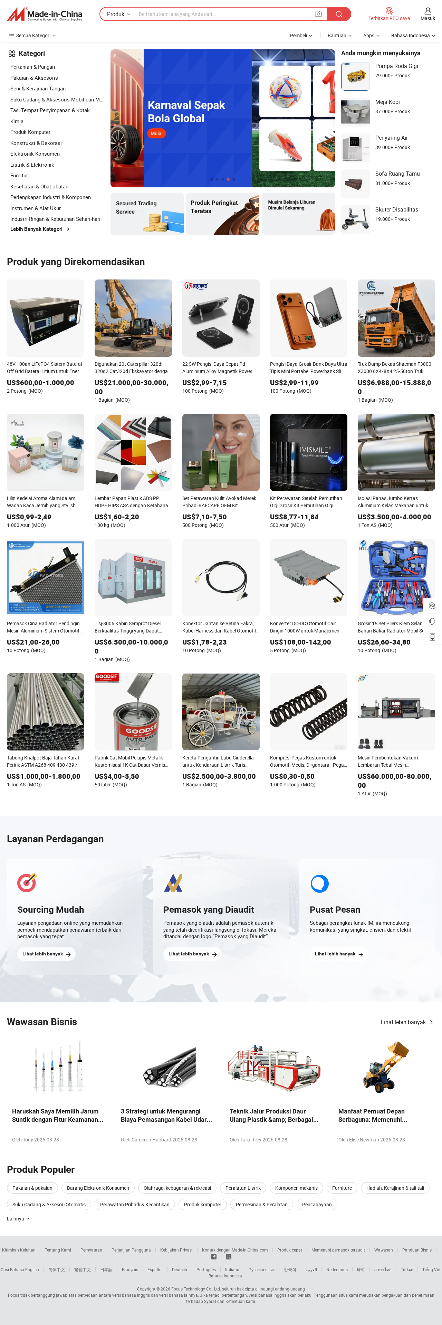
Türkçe (407, 1269)
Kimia (16, 121)
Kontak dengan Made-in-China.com (235, 1250)
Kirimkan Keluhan (19, 1250)
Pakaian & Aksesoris (34, 77)
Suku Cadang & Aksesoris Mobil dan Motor (57, 99)
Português (206, 1269)
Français (130, 1269)
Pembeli (298, 35)
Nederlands (337, 1269)
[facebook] (214, 1256)
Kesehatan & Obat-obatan (39, 186)
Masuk (428, 18)
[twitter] (228, 1256)
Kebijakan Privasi (176, 1250)
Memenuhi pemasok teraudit (338, 1250)
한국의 (290, 1269)
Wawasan (383, 1250)
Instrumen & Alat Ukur (35, 208)
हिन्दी (361, 1269)
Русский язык (262, 1269)
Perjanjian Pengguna (131, 1250)
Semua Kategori (33, 35)
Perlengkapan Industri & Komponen (50, 197)
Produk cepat (289, 1250)
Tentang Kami (58, 1250)
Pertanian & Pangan (32, 66)
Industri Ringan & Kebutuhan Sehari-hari (55, 218)
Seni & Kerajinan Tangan (38, 88)
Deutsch (179, 1269)
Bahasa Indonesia (225, 1275)
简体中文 (56, 1269)
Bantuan (337, 35)
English (32, 1269)
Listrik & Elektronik (32, 164)
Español (155, 1269)
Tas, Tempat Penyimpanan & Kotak (50, 110)
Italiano (232, 1269)
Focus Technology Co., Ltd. (196, 1289)
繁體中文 (82, 1269)
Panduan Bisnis (417, 1250)
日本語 (106, 1269)
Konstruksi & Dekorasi (36, 142)
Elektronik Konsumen (35, 153)
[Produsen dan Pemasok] (44, 14)
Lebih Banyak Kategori (36, 229)
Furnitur (19, 175)
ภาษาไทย (383, 1269)
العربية (311, 1269)
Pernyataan (91, 1250)
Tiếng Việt (432, 1269)
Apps (368, 35)
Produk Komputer (30, 131)
